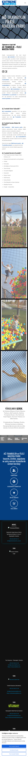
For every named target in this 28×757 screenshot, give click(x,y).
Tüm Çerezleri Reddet (14, 754)
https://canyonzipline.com (14, 666)
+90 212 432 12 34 (14, 663)
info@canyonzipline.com (14, 665)
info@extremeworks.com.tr (14, 540)
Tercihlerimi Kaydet (14, 750)
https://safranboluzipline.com (14, 693)
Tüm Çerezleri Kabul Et (14, 746)
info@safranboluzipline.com (14, 691)
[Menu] (25, 3)
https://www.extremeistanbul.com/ (14, 717)
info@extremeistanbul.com (14, 715)
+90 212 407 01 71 (14, 539)
